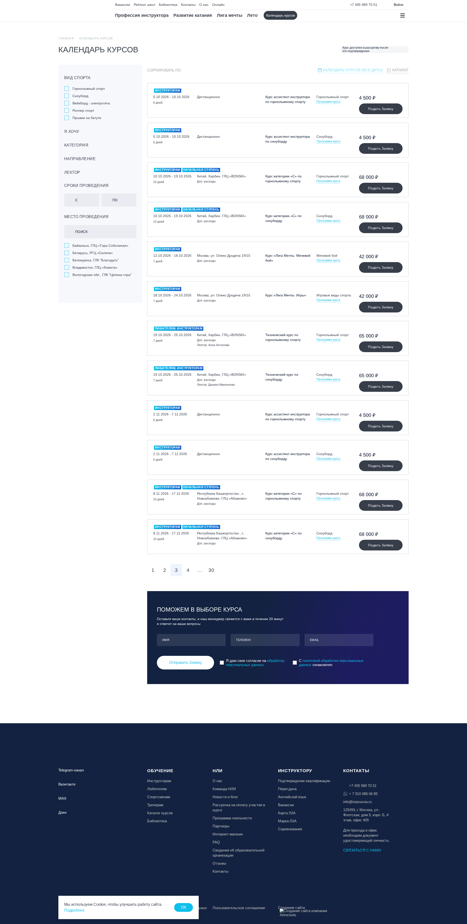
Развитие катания (192, 15)
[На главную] (79, 11)
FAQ (216, 842)
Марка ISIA (287, 821)
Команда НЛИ (224, 789)
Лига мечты (229, 15)
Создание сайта (291, 908)
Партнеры (221, 826)
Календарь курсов (280, 15)
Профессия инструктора (142, 15)
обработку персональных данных (255, 663)
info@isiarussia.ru (357, 802)
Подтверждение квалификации (304, 781)
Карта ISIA (287, 813)
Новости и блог (225, 797)
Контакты (188, 5)
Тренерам (155, 805)
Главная (66, 38)
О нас (203, 5)
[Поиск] (305, 15)
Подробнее (74, 910)
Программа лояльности (232, 818)
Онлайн (218, 5)
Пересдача (287, 789)
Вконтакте (66, 784)
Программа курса (328, 101)
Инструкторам (159, 781)
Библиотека (168, 5)
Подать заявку (380, 109)
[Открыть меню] (402, 15)
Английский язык (292, 797)
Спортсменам (158, 797)
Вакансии (122, 5)
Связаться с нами (362, 850)
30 (211, 570)
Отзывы (219, 863)
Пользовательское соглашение (239, 908)
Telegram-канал (71, 770)
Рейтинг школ (144, 5)
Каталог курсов (160, 813)
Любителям (157, 789)
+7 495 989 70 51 (363, 5)
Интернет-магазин (228, 834)
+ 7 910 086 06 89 (363, 794)
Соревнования (290, 829)
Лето (252, 15)
